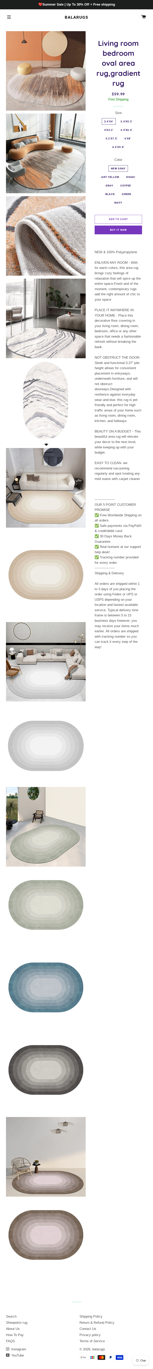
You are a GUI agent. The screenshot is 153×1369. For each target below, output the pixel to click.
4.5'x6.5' (126, 129)
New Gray (118, 168)
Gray (109, 185)
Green (126, 194)
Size (118, 113)
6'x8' (128, 138)
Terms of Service (92, 1341)
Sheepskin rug (16, 1323)
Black (110, 194)
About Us (13, 1329)
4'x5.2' (108, 129)
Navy (118, 202)
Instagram (18, 1349)
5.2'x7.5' (112, 138)
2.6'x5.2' (126, 121)
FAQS (10, 1341)
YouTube (17, 1355)
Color (118, 160)
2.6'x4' (108, 121)
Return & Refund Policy (96, 1323)
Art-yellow (110, 177)
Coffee (125, 185)
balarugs (76, 17)
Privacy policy (90, 1335)
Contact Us (87, 1329)
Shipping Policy (90, 1316)
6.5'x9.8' (118, 147)
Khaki (130, 177)
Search (11, 1316)
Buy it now (118, 229)
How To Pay (15, 1335)
